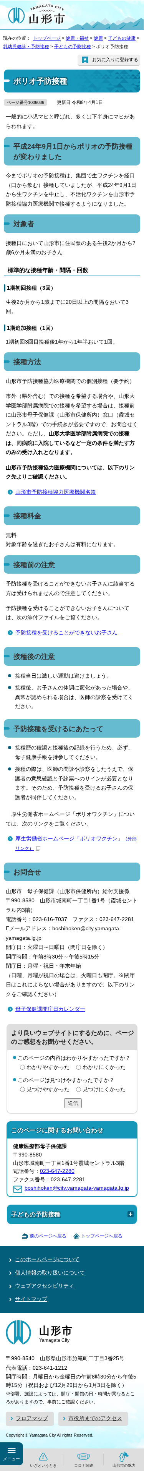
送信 (73, 1103)
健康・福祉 (77, 38)
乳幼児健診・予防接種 (26, 46)
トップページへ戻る (101, 1236)
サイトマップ (31, 1299)
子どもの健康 (122, 38)
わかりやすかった (48, 1067)
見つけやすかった (48, 1089)
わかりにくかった (104, 1067)
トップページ (47, 38)
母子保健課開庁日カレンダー (50, 1009)
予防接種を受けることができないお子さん (66, 633)
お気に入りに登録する (115, 59)
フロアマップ (32, 1418)
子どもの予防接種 (72, 46)
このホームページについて (47, 1259)
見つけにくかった (104, 1089)
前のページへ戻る (48, 1236)
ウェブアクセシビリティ (44, 1286)
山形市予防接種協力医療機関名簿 (55, 492)
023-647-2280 (57, 1171)
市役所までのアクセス (95, 1418)
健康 (98, 38)
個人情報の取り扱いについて (50, 1273)
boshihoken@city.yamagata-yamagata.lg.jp (77, 1188)
